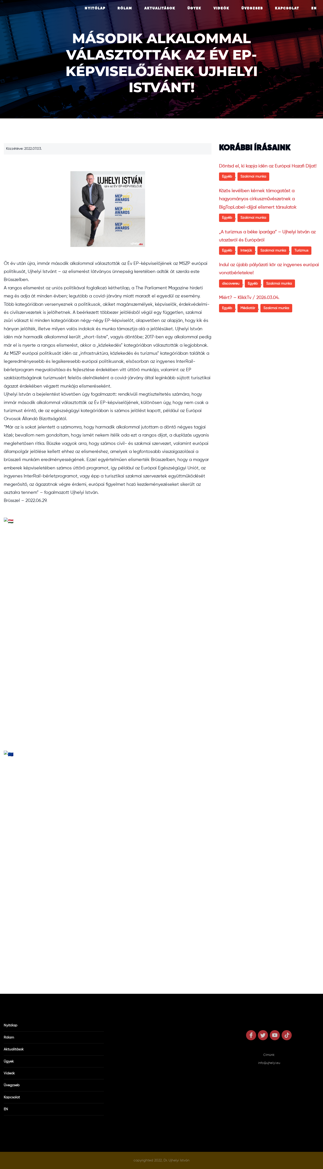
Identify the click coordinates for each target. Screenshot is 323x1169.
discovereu (230, 283)
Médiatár (247, 308)
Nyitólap (95, 8)
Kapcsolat (287, 8)
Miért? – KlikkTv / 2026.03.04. (249, 297)
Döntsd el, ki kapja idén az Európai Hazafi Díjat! (267, 166)
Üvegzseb (252, 8)
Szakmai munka (253, 176)
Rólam (125, 8)
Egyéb (227, 176)
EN (314, 8)
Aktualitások (159, 8)
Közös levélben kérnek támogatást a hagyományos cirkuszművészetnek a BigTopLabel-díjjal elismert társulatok (258, 199)
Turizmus (301, 250)
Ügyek (194, 8)
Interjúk (246, 250)
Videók (221, 8)
